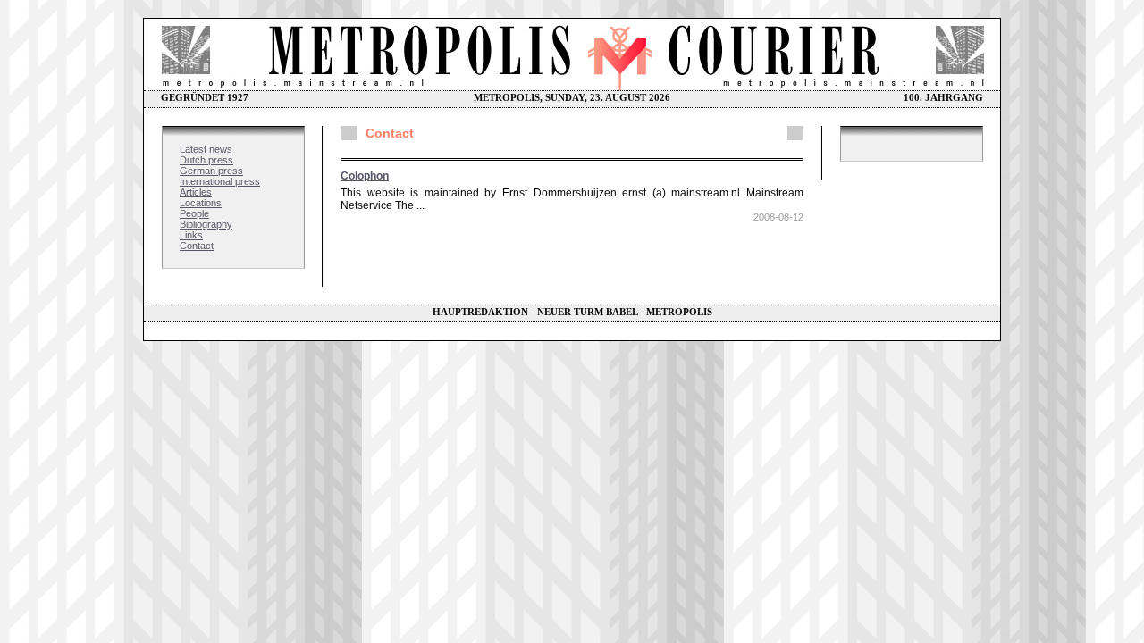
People (194, 213)
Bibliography (206, 224)
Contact (197, 245)
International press (220, 181)
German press (211, 170)
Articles (196, 192)
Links (191, 235)
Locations (201, 202)
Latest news (206, 149)
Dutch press (206, 159)
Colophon (365, 176)
